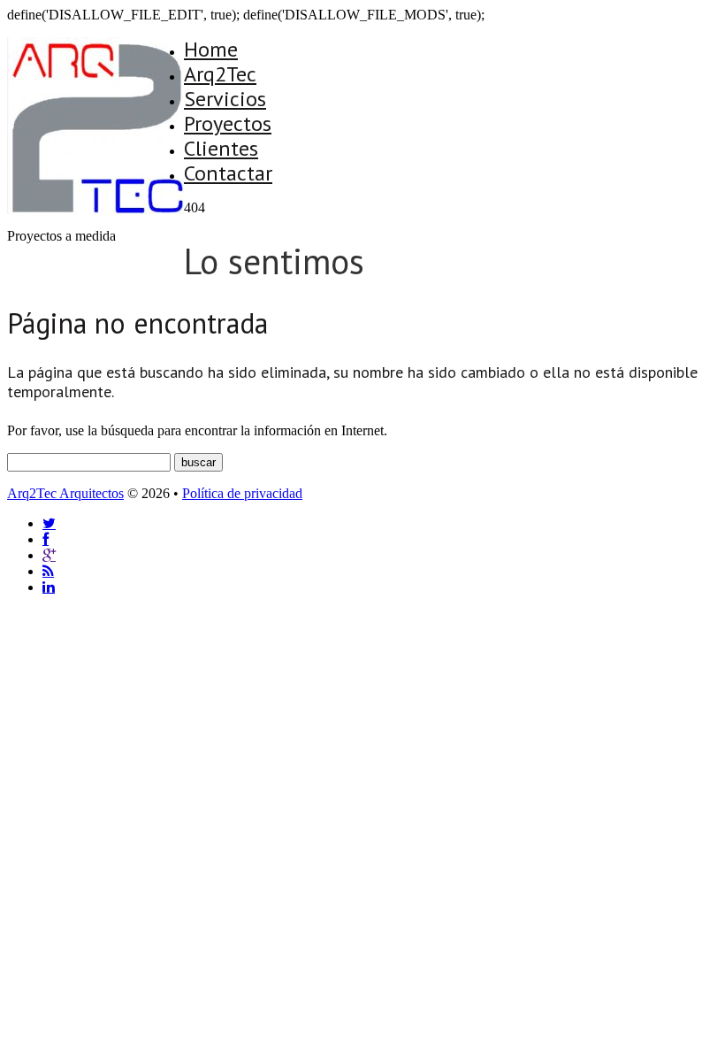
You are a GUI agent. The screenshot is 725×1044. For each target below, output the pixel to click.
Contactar (228, 173)
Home (211, 49)
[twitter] (49, 523)
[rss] (48, 571)
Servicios (225, 98)
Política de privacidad (242, 493)
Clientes (221, 148)
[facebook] (45, 539)
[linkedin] (48, 587)
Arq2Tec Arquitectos (65, 493)
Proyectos (227, 123)
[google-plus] (49, 555)
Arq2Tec (220, 74)
